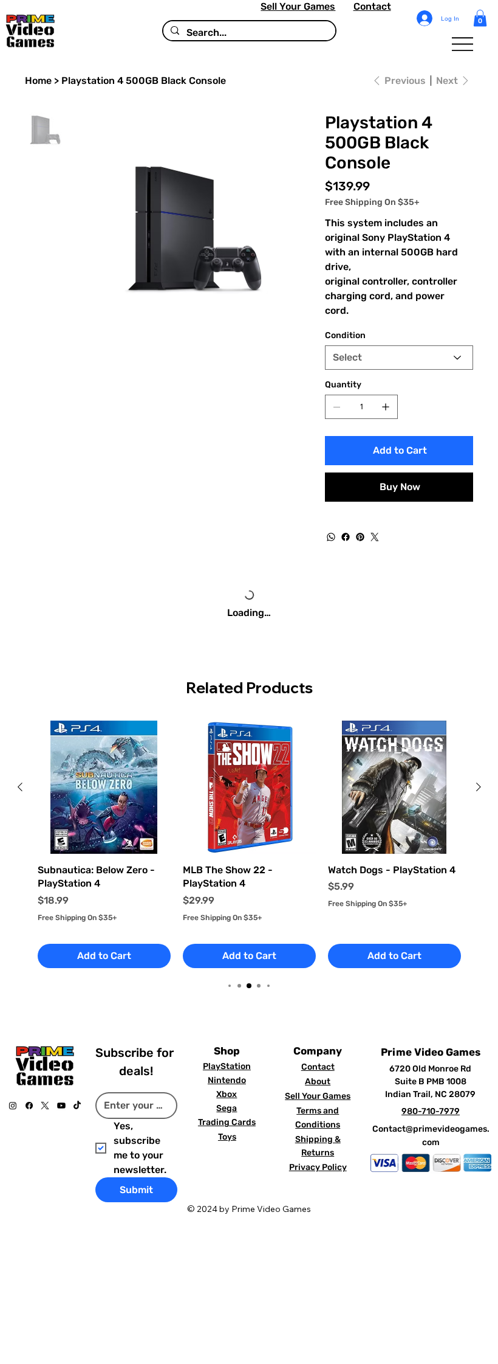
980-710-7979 (430, 1111)
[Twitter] (375, 537)
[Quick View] (104, 787)
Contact (372, 6)
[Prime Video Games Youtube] (61, 1105)
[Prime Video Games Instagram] (13, 1105)
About (317, 1081)
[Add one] (386, 407)
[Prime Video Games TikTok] (77, 1105)
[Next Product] (478, 787)
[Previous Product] (20, 787)
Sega (226, 1108)
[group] (249, 844)
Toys (227, 1137)
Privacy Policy (318, 1167)
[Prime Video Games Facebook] (29, 1105)
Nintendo (227, 1080)
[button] (480, 18)
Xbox (226, 1094)
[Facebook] (345, 537)
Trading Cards (227, 1122)
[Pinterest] (360, 537)
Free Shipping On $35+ (77, 917)
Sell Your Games (298, 6)
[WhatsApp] (331, 537)
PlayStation (227, 1066)
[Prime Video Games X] (45, 1105)
